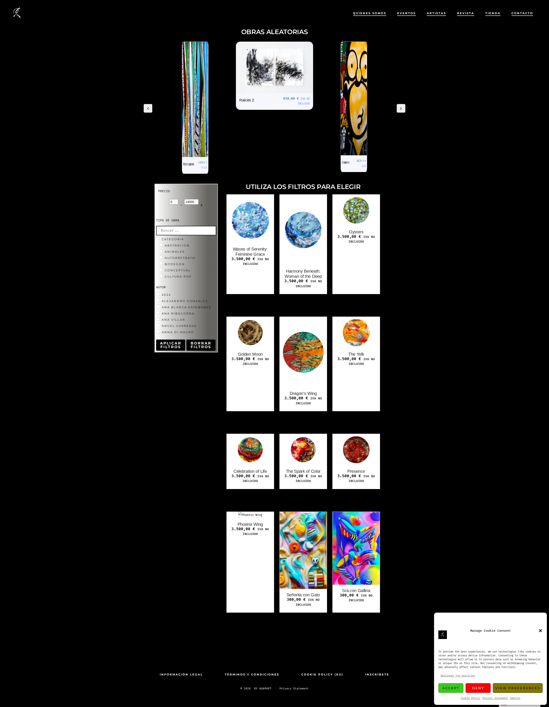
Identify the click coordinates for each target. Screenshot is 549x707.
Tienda (493, 13)
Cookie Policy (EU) (322, 674)
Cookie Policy (470, 698)
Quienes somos (369, 13)
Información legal (181, 674)
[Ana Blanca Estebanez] (158, 306)
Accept (450, 688)
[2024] (158, 294)
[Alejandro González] (158, 300)
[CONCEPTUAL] (161, 270)
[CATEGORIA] (158, 238)
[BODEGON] (161, 263)
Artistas (436, 13)
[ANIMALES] (161, 251)
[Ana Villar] (158, 319)
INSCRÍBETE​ (377, 674)
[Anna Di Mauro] (158, 331)
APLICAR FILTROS (170, 345)
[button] (540, 630)
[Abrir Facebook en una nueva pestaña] (267, 656)
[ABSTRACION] (161, 244)
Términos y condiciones (252, 674)
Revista (465, 13)
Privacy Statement (495, 698)
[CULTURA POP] (161, 276)
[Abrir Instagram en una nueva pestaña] (281, 656)
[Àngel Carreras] (158, 325)
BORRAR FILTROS (201, 345)
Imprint (515, 698)
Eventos (406, 13)
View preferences (517, 688)
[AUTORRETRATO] (161, 257)
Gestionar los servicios (457, 675)
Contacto (522, 13)
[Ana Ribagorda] (158, 312)
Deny (478, 688)
